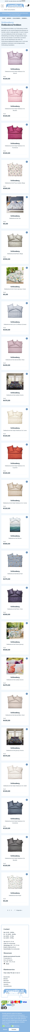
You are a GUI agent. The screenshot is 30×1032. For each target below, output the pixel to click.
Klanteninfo (7, 977)
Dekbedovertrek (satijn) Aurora (15, 679)
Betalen (6, 978)
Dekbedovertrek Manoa (15, 538)
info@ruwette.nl (10, 947)
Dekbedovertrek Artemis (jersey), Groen (15, 289)
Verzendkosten (8, 986)
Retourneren (7, 982)
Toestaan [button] (14, 1029)
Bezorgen (6, 980)
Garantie (6, 984)
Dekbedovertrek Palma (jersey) (15, 644)
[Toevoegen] (27, 50)
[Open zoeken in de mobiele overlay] (15, 9)
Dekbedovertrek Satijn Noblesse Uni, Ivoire (15, 430)
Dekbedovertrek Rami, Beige (15, 253)
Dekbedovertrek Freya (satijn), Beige (15, 183)
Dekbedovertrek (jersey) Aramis (15, 750)
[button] (3, 1026)
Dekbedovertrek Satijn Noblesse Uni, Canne (15, 503)
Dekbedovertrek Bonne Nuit (15, 573)
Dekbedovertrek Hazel (15, 895)
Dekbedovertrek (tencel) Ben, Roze (15, 359)
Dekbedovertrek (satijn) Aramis (15, 395)
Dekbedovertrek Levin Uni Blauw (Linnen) (15, 324)
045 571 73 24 (9, 941)
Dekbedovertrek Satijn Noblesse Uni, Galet (15, 785)
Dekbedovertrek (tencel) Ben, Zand (15, 715)
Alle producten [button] (2, 5)
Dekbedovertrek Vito (15, 218)
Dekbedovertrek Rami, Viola (15, 609)
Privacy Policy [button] (5, 1023)
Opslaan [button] (5, 1029)
